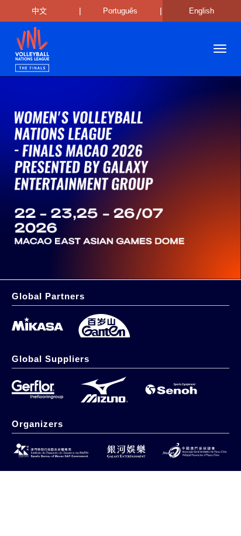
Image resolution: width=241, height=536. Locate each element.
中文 (39, 10)
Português (120, 10)
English (201, 10)
